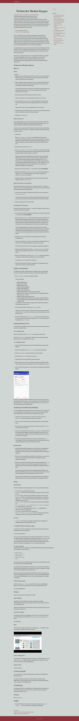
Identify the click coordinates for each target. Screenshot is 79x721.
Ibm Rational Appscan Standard (59, 30)
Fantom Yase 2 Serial (57, 23)
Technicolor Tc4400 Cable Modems (22, 32)
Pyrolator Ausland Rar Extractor (59, 20)
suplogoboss (17, 1)
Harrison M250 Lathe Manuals (59, 19)
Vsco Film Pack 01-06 (57, 38)
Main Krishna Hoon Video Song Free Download (23, 712)
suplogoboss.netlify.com (19, 14)
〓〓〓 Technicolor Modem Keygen (31, 14)
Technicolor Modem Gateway (21, 30)
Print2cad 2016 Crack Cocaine (59, 15)
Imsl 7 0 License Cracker (58, 31)
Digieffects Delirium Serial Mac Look (21, 713)
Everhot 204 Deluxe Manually (59, 22)
